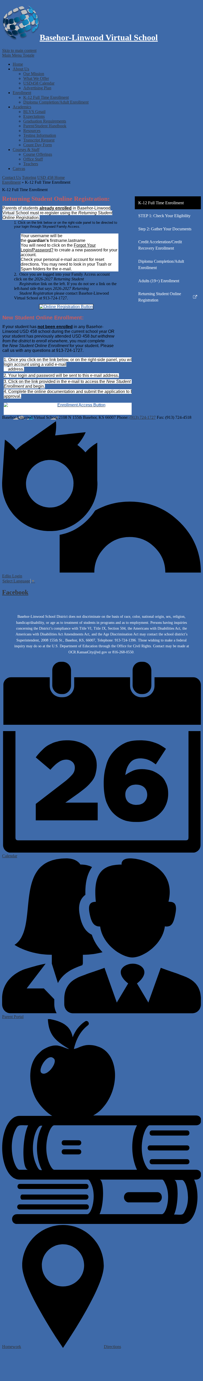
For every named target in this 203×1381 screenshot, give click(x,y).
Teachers (30, 164)
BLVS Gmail (34, 111)
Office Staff (33, 159)
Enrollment (11, 182)
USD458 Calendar (38, 83)
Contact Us (11, 177)
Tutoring (29, 177)
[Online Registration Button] (66, 306)
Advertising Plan (37, 88)
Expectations (34, 116)
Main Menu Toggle (18, 55)
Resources (31, 130)
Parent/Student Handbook (44, 126)
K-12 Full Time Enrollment (46, 97)
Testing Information (39, 135)
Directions (112, 1346)
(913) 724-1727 (143, 417)
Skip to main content (19, 50)
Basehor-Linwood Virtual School (99, 37)
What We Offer (36, 78)
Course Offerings (37, 154)
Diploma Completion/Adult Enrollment (56, 102)
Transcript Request (38, 140)
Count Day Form (37, 145)
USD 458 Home (51, 177)
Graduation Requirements (44, 121)
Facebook (15, 592)
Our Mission (33, 73)
